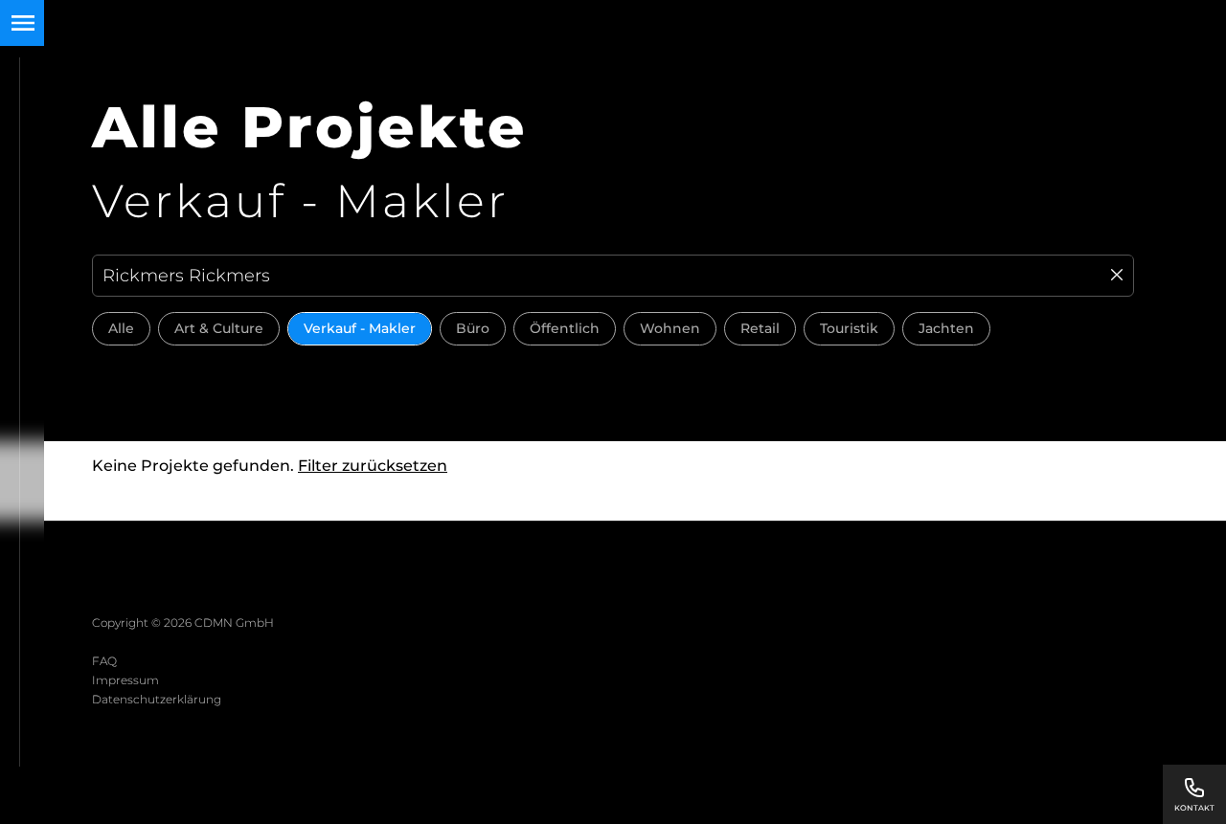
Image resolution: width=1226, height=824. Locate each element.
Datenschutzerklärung (156, 699)
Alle (121, 328)
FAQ (104, 661)
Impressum (125, 680)
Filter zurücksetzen (372, 466)
